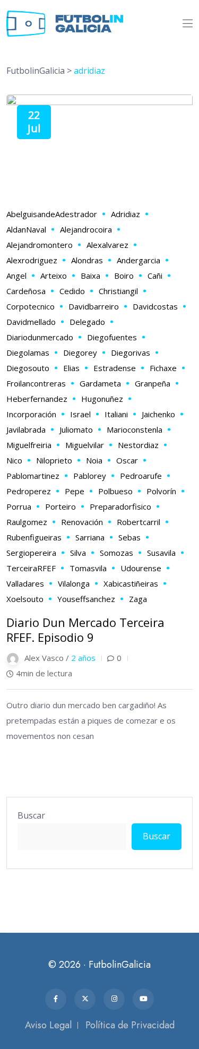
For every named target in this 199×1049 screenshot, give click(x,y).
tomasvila (88, 568)
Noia (94, 460)
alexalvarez (107, 244)
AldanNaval (26, 229)
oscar (127, 460)
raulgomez (26, 522)
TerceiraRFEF (31, 568)
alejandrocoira (86, 229)
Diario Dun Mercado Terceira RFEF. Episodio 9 (85, 630)
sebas (129, 537)
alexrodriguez (31, 260)
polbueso (115, 491)
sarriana (90, 537)
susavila (161, 552)
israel (80, 414)
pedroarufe (141, 475)
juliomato (76, 429)
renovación (82, 522)
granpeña (152, 383)
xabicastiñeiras (130, 583)
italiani (116, 414)
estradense (114, 368)
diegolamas (27, 352)
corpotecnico (30, 306)
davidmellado (31, 321)
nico (14, 460)
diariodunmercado (39, 337)
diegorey (80, 352)
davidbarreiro (93, 306)
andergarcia (138, 260)
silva (78, 552)
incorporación (31, 414)
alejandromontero (39, 244)
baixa (90, 275)
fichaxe (163, 368)
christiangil (118, 291)
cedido (72, 291)
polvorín (161, 491)
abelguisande (30, 214)
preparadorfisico (120, 506)
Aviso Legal (48, 1025)
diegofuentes (112, 337)
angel (16, 275)
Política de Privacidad (130, 1025)
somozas (116, 552)
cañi (155, 275)
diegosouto (27, 368)
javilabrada (26, 429)
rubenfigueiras (34, 537)
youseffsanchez (86, 599)
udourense (140, 568)
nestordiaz (138, 445)
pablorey (89, 475)
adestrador (76, 214)
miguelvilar (84, 445)
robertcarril (138, 522)
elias (71, 368)
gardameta (100, 383)
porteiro (60, 506)
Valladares (25, 583)
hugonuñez (102, 398)
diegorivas (130, 352)
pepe (74, 491)
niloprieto (54, 460)
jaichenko (158, 414)
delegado (87, 321)
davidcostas (155, 306)
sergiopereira (31, 552)
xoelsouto (25, 599)
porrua (18, 506)
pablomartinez (32, 475)
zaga (138, 599)
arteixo (53, 275)
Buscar (31, 815)
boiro (124, 275)
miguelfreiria (28, 445)
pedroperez (28, 491)
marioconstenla (134, 429)
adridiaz (125, 214)
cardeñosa (26, 291)
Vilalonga (74, 583)
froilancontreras (36, 383)
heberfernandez (36, 398)
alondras (87, 260)
